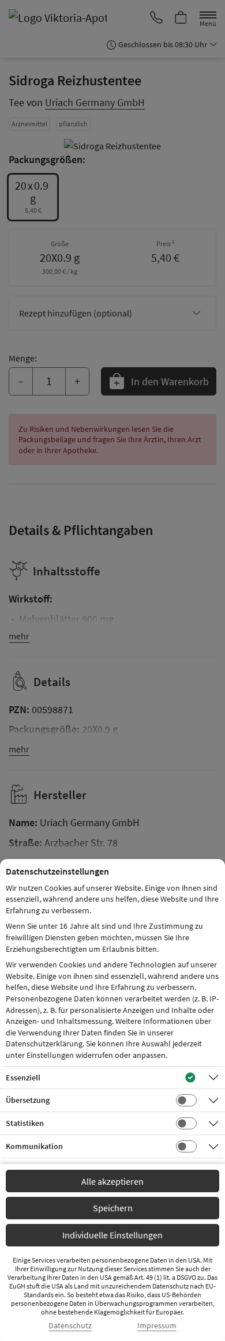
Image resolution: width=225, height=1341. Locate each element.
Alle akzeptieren (112, 1181)
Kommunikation (34, 1146)
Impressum (157, 1326)
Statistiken (25, 1123)
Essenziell (23, 1077)
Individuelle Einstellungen (112, 1235)
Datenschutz (70, 1326)
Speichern (113, 1208)
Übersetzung (28, 1100)
